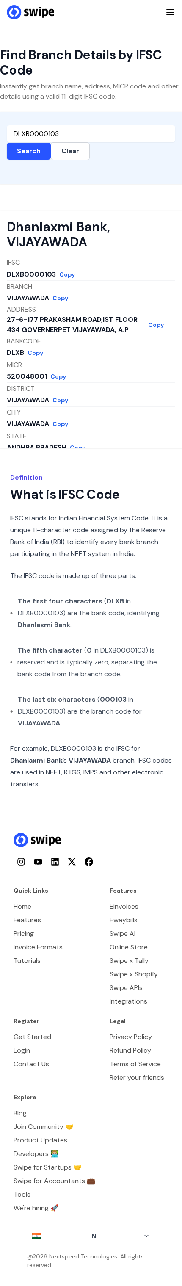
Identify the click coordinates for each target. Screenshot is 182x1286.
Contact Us (31, 1063)
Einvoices (124, 906)
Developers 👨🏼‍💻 (36, 1153)
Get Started (32, 1036)
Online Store (129, 947)
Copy (67, 274)
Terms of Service (135, 1063)
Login (22, 1050)
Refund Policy (130, 1050)
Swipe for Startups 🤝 (48, 1167)
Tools (22, 1194)
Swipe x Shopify (134, 974)
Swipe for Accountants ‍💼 (54, 1180)
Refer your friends (137, 1077)
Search (29, 151)
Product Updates (40, 1140)
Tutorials (27, 960)
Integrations (128, 1001)
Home (22, 906)
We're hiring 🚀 (36, 1207)
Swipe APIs (126, 987)
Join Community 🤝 (44, 1126)
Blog (20, 1113)
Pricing (24, 933)
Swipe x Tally (129, 960)
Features (27, 919)
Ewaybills (124, 919)
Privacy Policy (131, 1036)
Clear (70, 151)
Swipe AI (122, 933)
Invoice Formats (38, 947)
